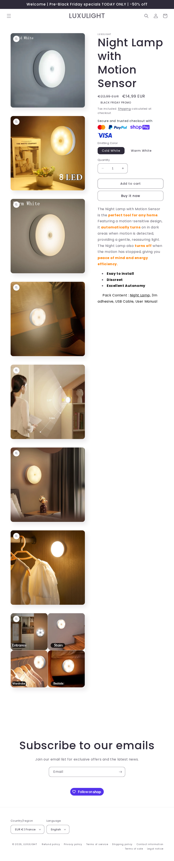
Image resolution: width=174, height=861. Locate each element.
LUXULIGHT (30, 844)
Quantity (104, 160)
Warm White (141, 151)
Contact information (149, 844)
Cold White (111, 151)
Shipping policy (122, 844)
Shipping (124, 108)
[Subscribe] (120, 772)
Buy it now (130, 196)
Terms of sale (134, 848)
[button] (9, 16)
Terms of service (97, 844)
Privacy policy (73, 844)
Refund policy (51, 844)
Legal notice (155, 848)
